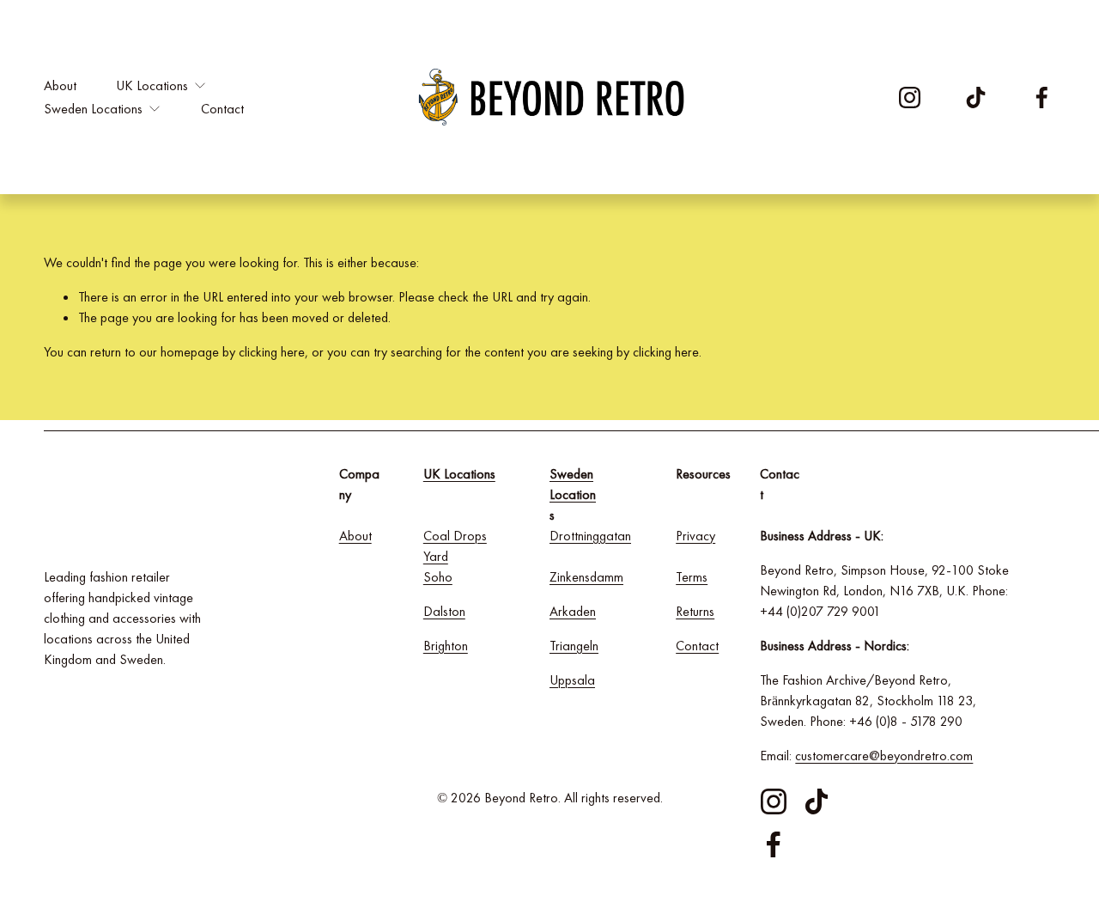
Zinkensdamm (586, 577)
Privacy (695, 536)
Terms (691, 577)
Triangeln (574, 646)
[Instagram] (909, 97)
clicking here (272, 352)
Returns (695, 611)
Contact (222, 109)
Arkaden (573, 611)
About (60, 85)
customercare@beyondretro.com (884, 756)
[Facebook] (1042, 97)
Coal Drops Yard (455, 546)
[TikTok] (975, 97)
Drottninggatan (590, 536)
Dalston (444, 611)
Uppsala (572, 680)
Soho (437, 577)
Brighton (445, 646)
